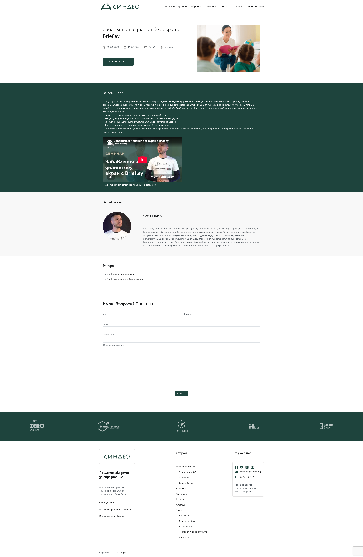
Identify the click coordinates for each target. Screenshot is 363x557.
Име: (105, 314)
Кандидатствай (187, 472)
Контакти (184, 538)
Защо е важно (186, 483)
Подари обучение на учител (193, 532)
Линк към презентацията (120, 274)
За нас (251, 7)
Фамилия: (189, 314)
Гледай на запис (118, 62)
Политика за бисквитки (112, 516)
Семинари (211, 7)
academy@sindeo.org (250, 472)
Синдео (122, 553)
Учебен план (185, 478)
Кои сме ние (185, 516)
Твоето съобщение (113, 345)
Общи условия (106, 503)
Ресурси (225, 7)
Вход (261, 7)
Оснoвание (108, 335)
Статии (238, 7)
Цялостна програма (173, 7)
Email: (106, 325)
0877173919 (247, 477)
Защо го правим (187, 521)
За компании (185, 527)
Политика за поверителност (115, 510)
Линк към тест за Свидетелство (125, 279)
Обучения (196, 7)
